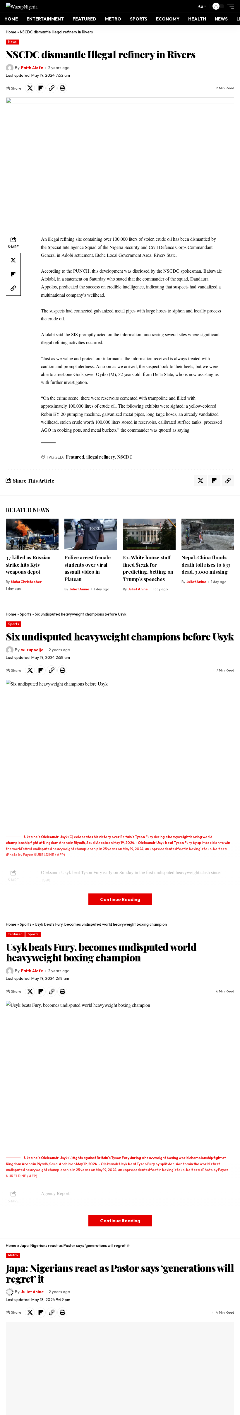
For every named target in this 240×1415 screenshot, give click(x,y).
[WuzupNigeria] (21, 6)
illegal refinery (100, 457)
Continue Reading (120, 899)
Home (11, 32)
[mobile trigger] (229, 6)
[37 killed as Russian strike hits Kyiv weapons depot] (32, 534)
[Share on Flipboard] (41, 88)
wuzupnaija (32, 649)
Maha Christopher (26, 582)
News (12, 42)
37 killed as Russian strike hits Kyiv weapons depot (28, 564)
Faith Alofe (32, 67)
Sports (25, 614)
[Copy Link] (51, 88)
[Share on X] (30, 88)
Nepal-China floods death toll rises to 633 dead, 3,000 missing (206, 564)
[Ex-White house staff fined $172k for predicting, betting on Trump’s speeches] (149, 534)
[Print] (62, 88)
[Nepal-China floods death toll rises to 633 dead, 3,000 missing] (207, 534)
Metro (13, 1255)
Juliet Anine (79, 589)
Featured (75, 457)
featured (15, 934)
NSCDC (124, 457)
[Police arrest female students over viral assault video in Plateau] (90, 534)
